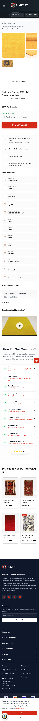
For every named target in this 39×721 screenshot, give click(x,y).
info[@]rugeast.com (8, 673)
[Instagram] (4, 597)
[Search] (9, 15)
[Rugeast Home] (10, 567)
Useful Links (6, 659)
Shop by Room (7, 648)
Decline (19, 717)
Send (18, 620)
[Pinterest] (14, 597)
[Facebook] (9, 597)
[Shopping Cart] (22, 15)
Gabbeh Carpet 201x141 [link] (10, 29)
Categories (6, 632)
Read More (5, 302)
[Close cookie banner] (37, 700)
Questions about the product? (13, 310)
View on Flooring (20, 81)
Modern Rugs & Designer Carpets (13, 26)
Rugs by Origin (7, 643)
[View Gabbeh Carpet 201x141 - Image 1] (13, 45)
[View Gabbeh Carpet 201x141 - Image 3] (31, 54)
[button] (19, 326)
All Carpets (11, 23)
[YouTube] (20, 597)
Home (4, 23)
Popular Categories (9, 637)
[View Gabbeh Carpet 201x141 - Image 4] (7, 63)
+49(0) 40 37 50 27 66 (9, 670)
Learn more (20, 708)
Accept (19, 713)
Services (5, 654)
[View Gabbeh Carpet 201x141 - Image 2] (31, 41)
